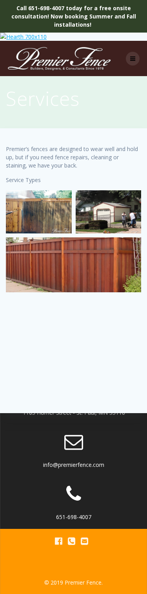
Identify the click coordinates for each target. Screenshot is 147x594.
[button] (39, 211)
